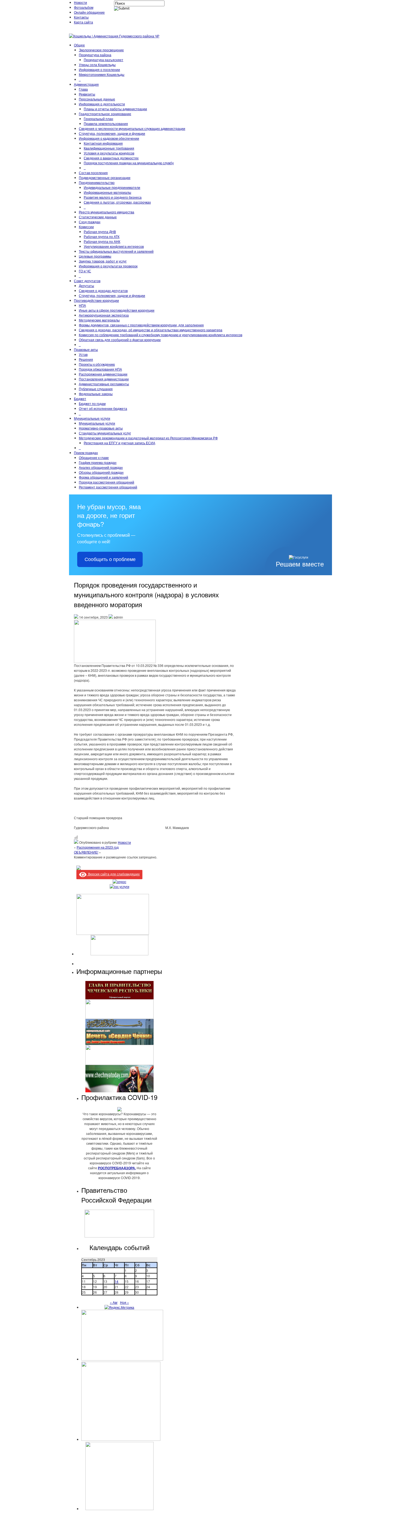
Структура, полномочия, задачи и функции (112, 133)
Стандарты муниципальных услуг (105, 433)
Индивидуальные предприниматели (112, 187)
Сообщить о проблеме (110, 559)
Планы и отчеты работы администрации (115, 108)
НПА (82, 305)
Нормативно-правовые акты (101, 428)
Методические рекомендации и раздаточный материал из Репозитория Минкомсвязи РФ (148, 438)
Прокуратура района (95, 54)
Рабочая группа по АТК (101, 236)
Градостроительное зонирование (105, 113)
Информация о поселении (99, 69)
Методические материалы (99, 320)
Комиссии (86, 226)
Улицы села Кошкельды (97, 64)
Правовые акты (86, 349)
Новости (80, 2)
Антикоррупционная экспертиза (104, 315)
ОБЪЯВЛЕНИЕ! (86, 852)
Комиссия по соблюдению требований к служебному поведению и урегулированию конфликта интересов (160, 334)
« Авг (114, 1302)
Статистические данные (98, 216)
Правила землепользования (106, 123)
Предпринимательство (97, 182)
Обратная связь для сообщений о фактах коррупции (120, 339)
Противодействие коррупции (96, 300)
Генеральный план (98, 118)
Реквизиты (87, 94)
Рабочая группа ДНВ (100, 231)
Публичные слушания (96, 388)
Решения (86, 359)
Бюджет (80, 398)
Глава (83, 89)
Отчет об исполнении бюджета (103, 408)
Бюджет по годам (92, 403)
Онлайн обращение (89, 12)
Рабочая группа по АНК (102, 241)
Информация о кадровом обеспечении (109, 138)
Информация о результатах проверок (108, 266)
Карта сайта (83, 22)
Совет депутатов (87, 280)
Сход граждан (89, 221)
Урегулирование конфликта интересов (114, 246)
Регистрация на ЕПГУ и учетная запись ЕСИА (119, 442)
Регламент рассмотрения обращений (108, 487)
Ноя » (124, 1302)
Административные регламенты (104, 383)
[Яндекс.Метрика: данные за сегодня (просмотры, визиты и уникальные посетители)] (119, 1307)
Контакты (81, 17)
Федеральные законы (96, 393)
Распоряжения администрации (103, 374)
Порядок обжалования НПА (100, 369)
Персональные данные (97, 99)
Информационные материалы (107, 192)
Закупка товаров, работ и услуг (103, 261)
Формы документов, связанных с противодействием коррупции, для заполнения (141, 325)
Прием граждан (86, 452)
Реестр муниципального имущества (106, 212)
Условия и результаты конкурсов (109, 153)
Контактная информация (103, 143)
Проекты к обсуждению (97, 364)
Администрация (86, 84)
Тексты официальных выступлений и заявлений (116, 251)
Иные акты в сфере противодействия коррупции (116, 310)
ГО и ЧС (85, 271)
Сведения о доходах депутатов (103, 290)
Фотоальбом (83, 7)
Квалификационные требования (109, 148)
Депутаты (86, 285)
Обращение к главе (94, 457)
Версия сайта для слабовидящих (113, 874)
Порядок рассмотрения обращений (106, 482)
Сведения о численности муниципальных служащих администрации (132, 128)
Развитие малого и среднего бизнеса (113, 197)
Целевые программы (95, 256)
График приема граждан (97, 462)
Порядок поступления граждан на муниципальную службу (129, 162)
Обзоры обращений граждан (101, 472)
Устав (83, 354)
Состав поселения (93, 172)
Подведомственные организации (104, 177)
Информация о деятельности (102, 104)
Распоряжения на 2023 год (98, 847)
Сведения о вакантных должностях (111, 158)
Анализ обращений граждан (101, 467)
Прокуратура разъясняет (103, 59)
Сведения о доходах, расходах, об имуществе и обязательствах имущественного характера (150, 329)
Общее (79, 45)
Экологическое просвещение (101, 49)
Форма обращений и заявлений (103, 477)
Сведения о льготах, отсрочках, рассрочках (117, 202)
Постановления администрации (104, 379)
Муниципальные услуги (92, 418)
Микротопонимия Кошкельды (101, 74)
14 (116, 1281)
